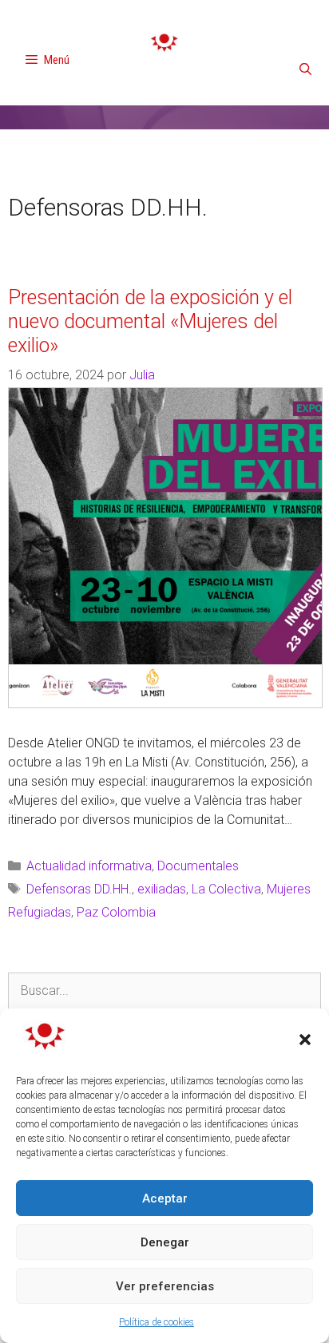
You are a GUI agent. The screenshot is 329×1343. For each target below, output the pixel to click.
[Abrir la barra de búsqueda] (305, 69)
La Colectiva (226, 889)
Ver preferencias (165, 1286)
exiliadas (161, 889)
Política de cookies (156, 1322)
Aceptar (165, 1198)
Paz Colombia (116, 912)
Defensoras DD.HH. (79, 889)
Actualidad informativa (89, 866)
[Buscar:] (164, 991)
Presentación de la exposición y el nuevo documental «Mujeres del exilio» (150, 321)
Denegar (165, 1242)
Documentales (198, 866)
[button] (305, 1040)
